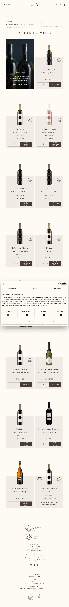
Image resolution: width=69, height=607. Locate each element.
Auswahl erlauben (34, 322)
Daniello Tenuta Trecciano (49, 429)
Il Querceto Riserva (20, 248)
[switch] (26, 315)
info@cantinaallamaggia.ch (34, 550)
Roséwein (9, 27)
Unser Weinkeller (20, 84)
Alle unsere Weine (12, 24)
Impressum (34, 581)
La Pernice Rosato (49, 129)
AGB (34, 579)
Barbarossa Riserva (20, 369)
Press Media (34, 574)
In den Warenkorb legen (55, 85)
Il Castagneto (49, 69)
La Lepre (20, 129)
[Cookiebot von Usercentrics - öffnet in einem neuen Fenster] (59, 283)
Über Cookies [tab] (57, 288)
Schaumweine (18, 27)
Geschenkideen (48, 16)
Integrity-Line (34, 576)
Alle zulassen (56, 322)
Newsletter (34, 586)
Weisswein (31, 24)
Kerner (49, 248)
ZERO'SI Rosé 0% (20, 489)
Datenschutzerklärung (34, 583)
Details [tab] (34, 288)
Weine (17, 16)
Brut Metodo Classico (49, 369)
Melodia (49, 189)
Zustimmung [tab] (12, 288)
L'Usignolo (19, 429)
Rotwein (23, 24)
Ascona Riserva (19, 189)
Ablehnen (12, 322)
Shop (56, 4)
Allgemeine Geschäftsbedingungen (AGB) (34, 588)
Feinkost (36, 16)
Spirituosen (26, 16)
